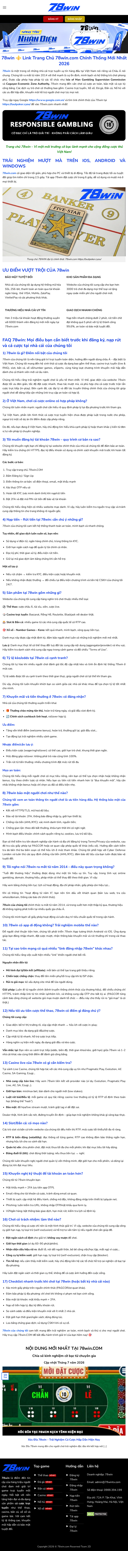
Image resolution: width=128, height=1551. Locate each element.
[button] (4, 7)
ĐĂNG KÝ (53, 19)
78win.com (9, 173)
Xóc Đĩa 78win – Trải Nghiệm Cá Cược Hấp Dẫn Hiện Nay (64, 1440)
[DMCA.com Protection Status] (97, 1514)
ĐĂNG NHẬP (75, 19)
